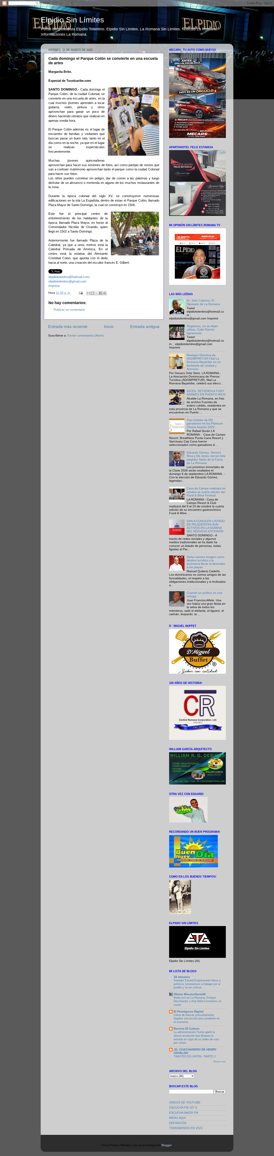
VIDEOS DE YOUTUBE (184, 1102)
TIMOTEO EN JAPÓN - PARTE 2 (195, 1056)
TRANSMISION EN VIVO (186, 1128)
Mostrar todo (219, 1061)
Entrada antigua (144, 326)
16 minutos (182, 977)
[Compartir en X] (96, 293)
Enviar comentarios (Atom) (85, 335)
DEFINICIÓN (177, 1123)
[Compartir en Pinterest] (105, 293)
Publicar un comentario (69, 309)
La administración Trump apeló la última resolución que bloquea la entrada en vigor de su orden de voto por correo (196, 1037)
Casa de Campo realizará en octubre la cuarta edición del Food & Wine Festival (206, 492)
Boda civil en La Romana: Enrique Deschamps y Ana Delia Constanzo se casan (197, 1001)
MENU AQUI (177, 1117)
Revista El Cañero (187, 1028)
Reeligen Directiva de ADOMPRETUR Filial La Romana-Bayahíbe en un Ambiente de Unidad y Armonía (204, 362)
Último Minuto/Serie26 (190, 994)
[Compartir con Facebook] (100, 293)
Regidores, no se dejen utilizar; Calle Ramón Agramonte (202, 330)
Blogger (166, 1145)
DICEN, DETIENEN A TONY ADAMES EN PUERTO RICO (206, 392)
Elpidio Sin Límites (72, 19)
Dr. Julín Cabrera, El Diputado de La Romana (203, 302)
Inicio (109, 326)
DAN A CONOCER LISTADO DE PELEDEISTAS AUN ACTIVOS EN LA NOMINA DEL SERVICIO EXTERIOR (206, 526)
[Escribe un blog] (92, 293)
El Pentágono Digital (189, 1011)
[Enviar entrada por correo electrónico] (80, 292)
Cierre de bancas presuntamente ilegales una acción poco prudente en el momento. (197, 1018)
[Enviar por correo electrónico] (88, 293)
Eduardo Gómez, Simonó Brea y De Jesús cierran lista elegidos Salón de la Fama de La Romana (206, 458)
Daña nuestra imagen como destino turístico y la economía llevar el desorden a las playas (206, 562)
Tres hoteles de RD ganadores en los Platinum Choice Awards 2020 (205, 424)
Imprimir (54, 286)
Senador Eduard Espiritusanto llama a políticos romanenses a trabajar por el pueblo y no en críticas (197, 984)
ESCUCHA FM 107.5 (183, 1107)
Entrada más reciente (68, 326)
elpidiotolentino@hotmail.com (68, 277)
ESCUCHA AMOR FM (183, 1112)
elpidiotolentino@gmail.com (67, 281)
